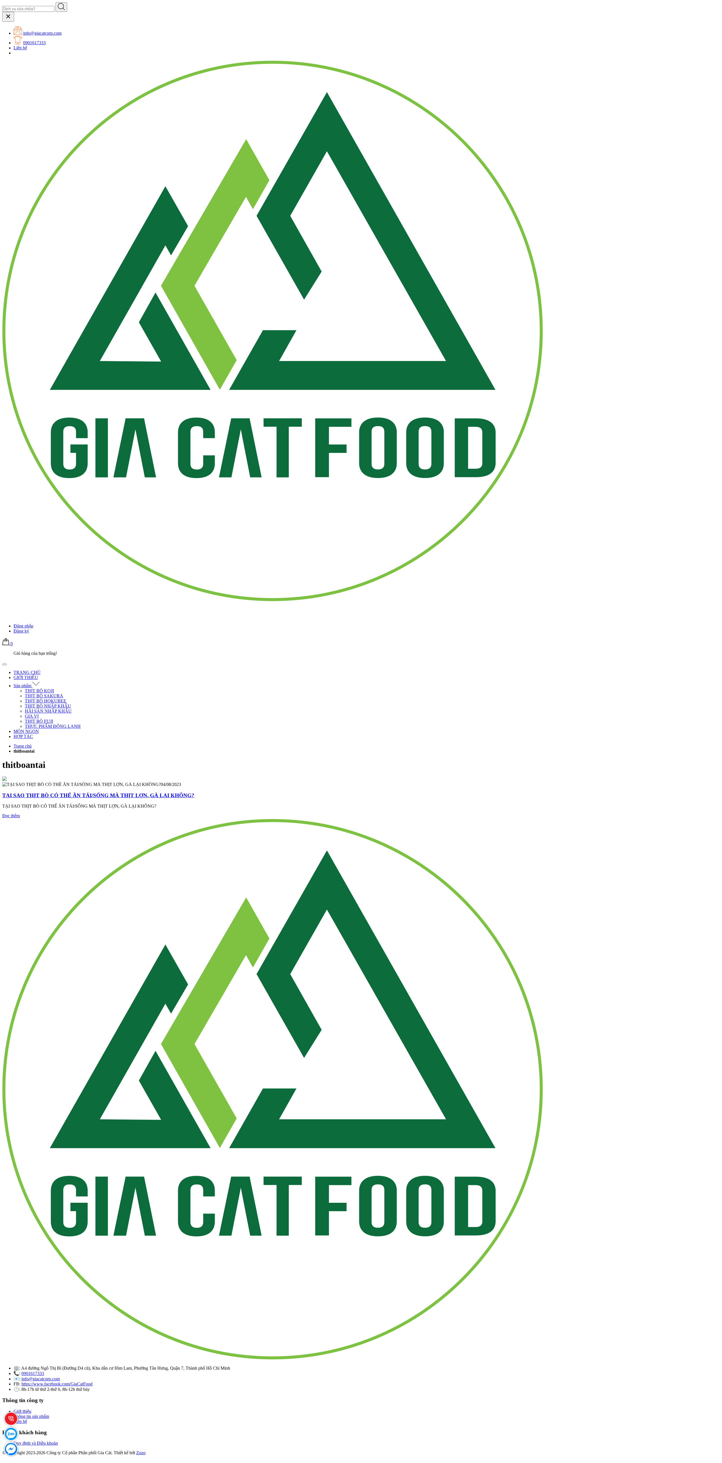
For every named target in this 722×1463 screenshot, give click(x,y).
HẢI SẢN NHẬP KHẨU (48, 711)
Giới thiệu (22, 1411)
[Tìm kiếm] (61, 7)
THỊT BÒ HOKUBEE (45, 701)
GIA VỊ (32, 716)
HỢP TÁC (23, 736)
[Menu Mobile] (4, 664)
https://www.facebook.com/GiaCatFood (57, 1384)
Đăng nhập (23, 625)
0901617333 (34, 42)
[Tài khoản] (5, 616)
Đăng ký (21, 631)
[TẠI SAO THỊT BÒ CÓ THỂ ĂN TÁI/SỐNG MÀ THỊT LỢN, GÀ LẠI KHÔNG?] (4, 779)
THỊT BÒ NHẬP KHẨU (48, 706)
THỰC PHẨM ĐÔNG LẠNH (53, 726)
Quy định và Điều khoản (36, 1443)
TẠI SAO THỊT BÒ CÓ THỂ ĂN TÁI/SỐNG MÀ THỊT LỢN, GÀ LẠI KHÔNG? (98, 795)
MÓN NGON (26, 731)
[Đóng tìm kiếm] (8, 17)
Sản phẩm (23, 685)
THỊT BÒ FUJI (39, 721)
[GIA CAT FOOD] (273, 600)
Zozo (141, 1452)
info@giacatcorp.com (42, 33)
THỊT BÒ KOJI (39, 690)
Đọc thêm (11, 815)
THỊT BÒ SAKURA (44, 695)
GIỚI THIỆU (26, 677)
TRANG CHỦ (27, 672)
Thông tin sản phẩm (31, 1416)
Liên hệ (20, 47)
